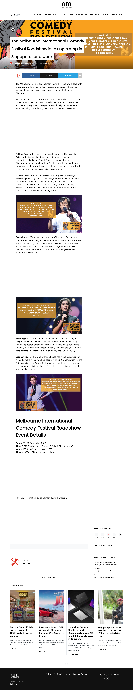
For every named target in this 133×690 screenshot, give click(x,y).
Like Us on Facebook (103, 546)
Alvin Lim (49, 674)
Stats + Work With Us (79, 674)
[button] (11, 15)
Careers (67, 674)
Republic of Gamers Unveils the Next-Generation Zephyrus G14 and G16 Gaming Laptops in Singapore (80, 633)
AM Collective (58, 674)
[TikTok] (120, 535)
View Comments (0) (49, 577)
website (63, 498)
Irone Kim (27, 563)
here (52, 452)
